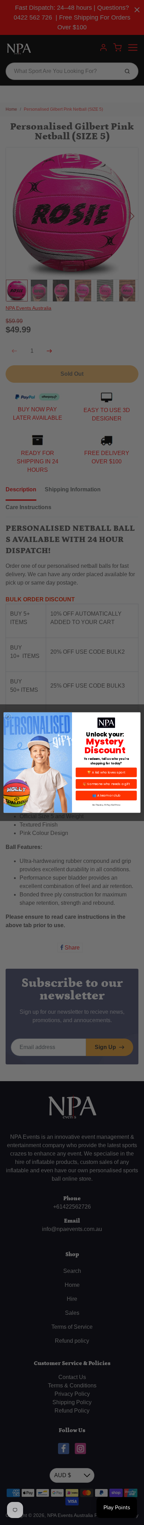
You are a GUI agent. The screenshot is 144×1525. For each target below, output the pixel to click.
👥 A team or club (106, 795)
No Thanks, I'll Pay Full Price (106, 805)
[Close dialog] (8, 716)
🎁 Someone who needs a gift (106, 784)
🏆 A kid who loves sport (106, 772)
